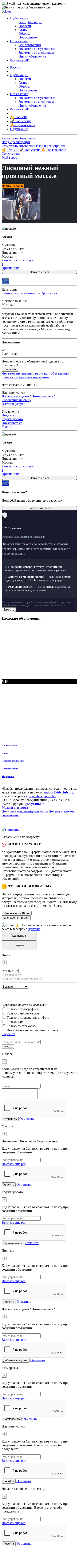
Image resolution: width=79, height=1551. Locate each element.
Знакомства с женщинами (37, 52)
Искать (7, 1046)
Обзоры (24, 33)
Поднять (8, 415)
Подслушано (28, 37)
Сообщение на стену (16, 400)
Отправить (10, 1118)
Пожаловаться (12, 423)
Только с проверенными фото (28, 1017)
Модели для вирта (15, 807)
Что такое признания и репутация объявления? (35, 373)
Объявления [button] (19, 41)
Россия (15, 67)
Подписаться (19, 935)
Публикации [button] (19, 18)
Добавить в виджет (15, 1360)
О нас (5, 753)
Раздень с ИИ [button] (19, 60)
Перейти (8, 1481)
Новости (25, 26)
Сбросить (8, 1034)
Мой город (9, 157)
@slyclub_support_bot (41, 796)
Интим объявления (32, 56)
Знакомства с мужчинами (37, 49)
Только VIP (15, 1022)
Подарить (10, 369)
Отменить (26, 1118)
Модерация (8, 776)
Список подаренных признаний (26, 377)
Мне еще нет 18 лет (16, 917)
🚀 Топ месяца (30, 150)
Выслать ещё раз (13, 1164)
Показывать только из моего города (32, 1030)
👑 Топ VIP (10, 150)
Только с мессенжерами (24, 1013)
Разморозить (11, 1419)
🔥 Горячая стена (53, 150)
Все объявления (30, 45)
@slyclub (34, 929)
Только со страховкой (22, 1026)
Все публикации (30, 22)
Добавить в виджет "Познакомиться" (28, 396)
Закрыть (9, 609)
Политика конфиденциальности (25, 811)
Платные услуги (13, 404)
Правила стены (10, 768)
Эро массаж (49, 293)
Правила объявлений (13, 760)
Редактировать (12, 419)
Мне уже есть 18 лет (16, 913)
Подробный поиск (39, 508)
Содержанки (11, 153)
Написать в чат (39, 272)
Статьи (24, 30)
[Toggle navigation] (13, 12)
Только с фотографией (23, 1009)
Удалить (7, 426)
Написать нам (9, 745)
